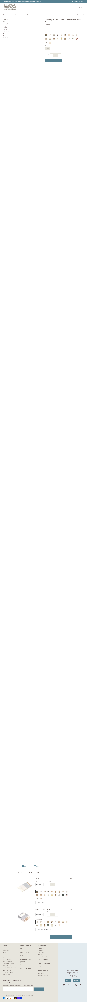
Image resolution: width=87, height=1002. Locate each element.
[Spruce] (72, 38)
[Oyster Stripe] (69, 38)
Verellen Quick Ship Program (10, 967)
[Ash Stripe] (50, 35)
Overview (5, 958)
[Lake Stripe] (53, 38)
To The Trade (71, 7)
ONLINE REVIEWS (43, 970)
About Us (62, 7)
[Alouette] (46, 35)
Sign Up (39, 989)
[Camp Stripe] (65, 35)
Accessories (5, 40)
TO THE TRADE (42, 945)
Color (46, 32)
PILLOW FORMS (24, 952)
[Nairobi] (65, 38)
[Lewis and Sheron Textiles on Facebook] (68, 985)
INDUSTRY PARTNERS (44, 963)
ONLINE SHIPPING (25, 968)
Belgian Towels (6, 14)
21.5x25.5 (47, 48)
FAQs (39, 967)
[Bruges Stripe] (61, 35)
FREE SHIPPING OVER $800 (76, 1)
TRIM (21, 949)
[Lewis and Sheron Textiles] (10, 7)
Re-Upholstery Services (26, 963)
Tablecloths (5, 29)
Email (25, 866)
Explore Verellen (7, 960)
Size (45, 45)
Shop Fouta (41, 902)
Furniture (28, 7)
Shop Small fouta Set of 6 (45, 929)
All (3, 947)
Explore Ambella (7, 965)
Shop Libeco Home (7, 974)
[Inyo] (50, 38)
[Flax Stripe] (72, 35)
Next (83, 15)
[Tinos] (50, 42)
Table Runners (6, 31)
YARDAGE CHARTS (43, 959)
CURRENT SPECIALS (25, 945)
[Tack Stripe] (46, 42)
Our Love (40, 954)
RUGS (21, 956)
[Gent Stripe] (76, 35)
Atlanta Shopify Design (29, 995)
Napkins (5, 36)
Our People (41, 952)
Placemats (5, 34)
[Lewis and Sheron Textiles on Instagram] (76, 985)
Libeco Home (42, 7)
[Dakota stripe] (69, 35)
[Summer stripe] (76, 38)
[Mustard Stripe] (61, 38)
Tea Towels (5, 38)
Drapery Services (24, 965)
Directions (76, 980)
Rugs (35, 7)
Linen (4, 949)
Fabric (21, 7)
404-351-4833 (72, 975)
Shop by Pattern (6, 24)
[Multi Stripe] (57, 38)
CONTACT (68, 980)
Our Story (40, 950)
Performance (6, 951)
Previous (79, 15)
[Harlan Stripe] (46, 38)
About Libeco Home (8, 972)
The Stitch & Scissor (43, 975)
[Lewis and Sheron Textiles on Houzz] (80, 985)
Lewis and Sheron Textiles (10, 995)
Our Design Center (42, 956)
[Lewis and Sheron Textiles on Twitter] (64, 985)
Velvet (4, 952)
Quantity (47, 55)
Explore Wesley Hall (8, 961)
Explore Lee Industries (8, 963)
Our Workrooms (53, 7)
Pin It (37, 866)
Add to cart (53, 60)
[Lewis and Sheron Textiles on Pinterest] (72, 985)
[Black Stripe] (57, 35)
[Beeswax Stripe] (53, 35)
